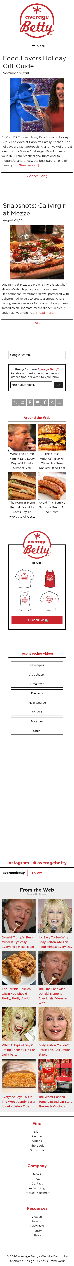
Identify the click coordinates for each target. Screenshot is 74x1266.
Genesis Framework (51, 1261)
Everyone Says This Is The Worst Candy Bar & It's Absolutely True (18, 1101)
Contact (37, 1183)
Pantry (37, 1230)
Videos (33, 176)
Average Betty (37, 21)
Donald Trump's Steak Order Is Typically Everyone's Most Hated (18, 942)
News (37, 1174)
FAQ (37, 1178)
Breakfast (37, 683)
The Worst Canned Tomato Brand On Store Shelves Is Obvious (55, 1101)
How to (37, 1221)
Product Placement (37, 1192)
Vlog (44, 176)
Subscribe (37, 1150)
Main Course (37, 702)
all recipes (37, 665)
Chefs (37, 730)
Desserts (37, 693)
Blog (38, 323)
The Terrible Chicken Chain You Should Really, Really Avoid (16, 993)
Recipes (37, 1136)
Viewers (37, 1216)
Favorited (37, 1226)
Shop (37, 1235)
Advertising (37, 1188)
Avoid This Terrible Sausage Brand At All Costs (52, 507)
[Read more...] (29, 165)
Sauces (37, 712)
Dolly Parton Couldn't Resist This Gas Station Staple (54, 1050)
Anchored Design (22, 1261)
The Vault (37, 1145)
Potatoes (37, 721)
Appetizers (37, 674)
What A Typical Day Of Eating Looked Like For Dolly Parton (18, 1050)
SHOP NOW (35, 620)
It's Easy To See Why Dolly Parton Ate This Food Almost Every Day (55, 942)
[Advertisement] (35, 796)
